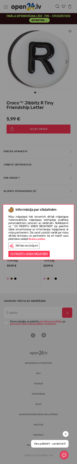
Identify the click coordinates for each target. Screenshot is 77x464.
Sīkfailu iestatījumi (27, 245)
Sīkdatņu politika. (37, 239)
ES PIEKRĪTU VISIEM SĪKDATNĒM (29, 253)
